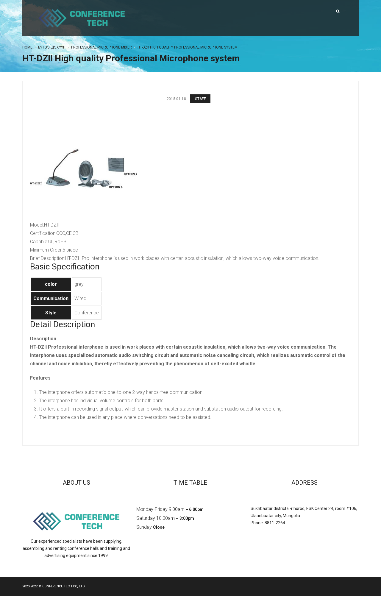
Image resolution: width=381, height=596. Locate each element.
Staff (200, 99)
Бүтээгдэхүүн (51, 47)
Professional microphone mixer (101, 47)
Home (27, 47)
